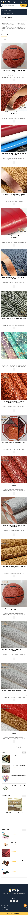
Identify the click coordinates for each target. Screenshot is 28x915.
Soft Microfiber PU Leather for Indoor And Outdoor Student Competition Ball (14, 195)
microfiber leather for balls (8, 13)
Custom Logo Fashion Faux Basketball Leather (14, 318)
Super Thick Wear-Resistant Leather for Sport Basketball (14, 112)
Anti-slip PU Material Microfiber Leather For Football (14, 650)
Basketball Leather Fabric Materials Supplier (14, 442)
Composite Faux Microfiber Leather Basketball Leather (14, 484)
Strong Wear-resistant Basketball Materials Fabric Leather (14, 608)
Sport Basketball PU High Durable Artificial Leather (14, 71)
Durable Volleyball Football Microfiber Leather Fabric (14, 691)
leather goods (7, 10)
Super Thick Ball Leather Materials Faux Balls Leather (14, 567)
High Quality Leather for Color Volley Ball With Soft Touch (14, 154)
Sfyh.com (15, 913)
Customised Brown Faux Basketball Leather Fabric (14, 732)
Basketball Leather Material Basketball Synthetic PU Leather (14, 402)
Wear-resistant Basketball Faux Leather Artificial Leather (14, 526)
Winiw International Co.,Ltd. (8, 11)
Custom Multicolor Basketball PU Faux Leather (14, 360)
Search (23, 5)
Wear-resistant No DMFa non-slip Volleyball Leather (14, 278)
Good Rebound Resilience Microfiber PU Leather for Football (14, 236)
